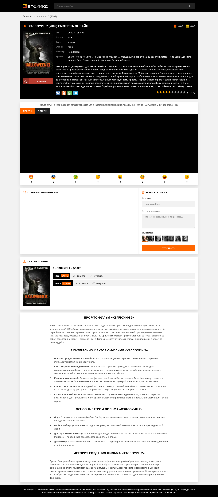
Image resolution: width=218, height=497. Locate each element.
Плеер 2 (42, 110)
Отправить (168, 248)
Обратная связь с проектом (162, 492)
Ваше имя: (146, 198)
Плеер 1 (27, 110)
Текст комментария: (151, 211)
